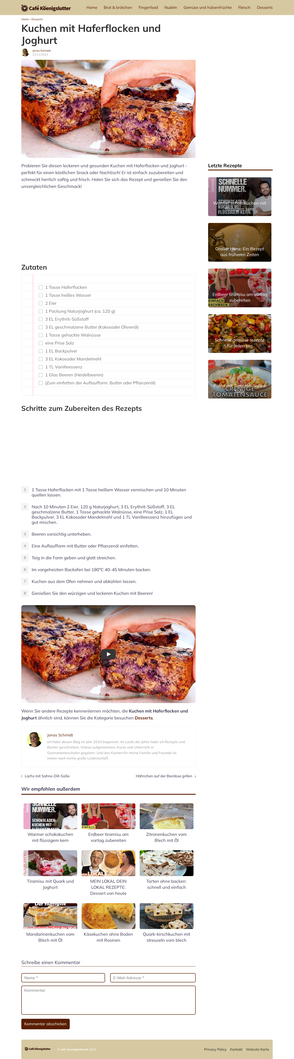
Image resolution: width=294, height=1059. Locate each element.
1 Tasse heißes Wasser (68, 295)
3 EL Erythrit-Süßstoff (67, 319)
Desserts (265, 7)
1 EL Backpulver (61, 351)
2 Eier (50, 303)
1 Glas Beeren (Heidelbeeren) (74, 375)
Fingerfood (148, 7)
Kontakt (236, 1049)
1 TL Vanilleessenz (63, 367)
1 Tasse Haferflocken (66, 287)
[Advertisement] (108, 224)
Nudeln (170, 7)
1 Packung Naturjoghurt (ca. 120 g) (80, 311)
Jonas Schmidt (41, 50)
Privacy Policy (215, 1049)
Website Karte (257, 1049)
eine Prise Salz (59, 343)
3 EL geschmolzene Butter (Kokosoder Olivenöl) (92, 327)
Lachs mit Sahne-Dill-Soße (47, 776)
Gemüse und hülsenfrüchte (208, 7)
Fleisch (244, 7)
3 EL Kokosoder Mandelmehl (73, 359)
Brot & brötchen (118, 7)
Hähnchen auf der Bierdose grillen (164, 776)
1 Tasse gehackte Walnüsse (73, 335)
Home (92, 7)
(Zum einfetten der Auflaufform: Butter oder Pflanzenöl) (100, 383)
